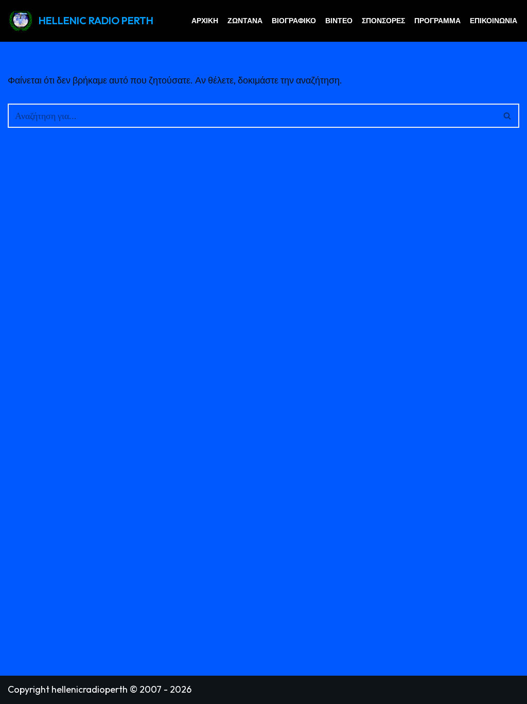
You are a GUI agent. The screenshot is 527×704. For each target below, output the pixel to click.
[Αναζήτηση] (507, 116)
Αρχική (204, 20)
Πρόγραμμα (437, 20)
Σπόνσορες (383, 20)
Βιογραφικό (294, 20)
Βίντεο (339, 20)
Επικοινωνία (493, 20)
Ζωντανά (244, 20)
